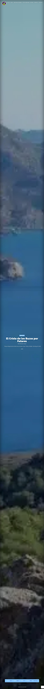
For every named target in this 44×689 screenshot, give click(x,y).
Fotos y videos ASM (26, 2)
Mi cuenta (40, 2)
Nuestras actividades (18, 2)
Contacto (36, 2)
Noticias (31, 2)
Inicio (5, 2)
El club (8, 2)
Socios (11, 2)
